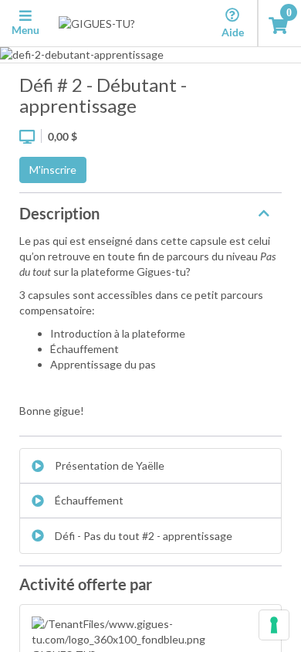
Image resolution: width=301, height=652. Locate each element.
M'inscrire (52, 169)
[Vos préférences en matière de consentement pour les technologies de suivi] (274, 625)
